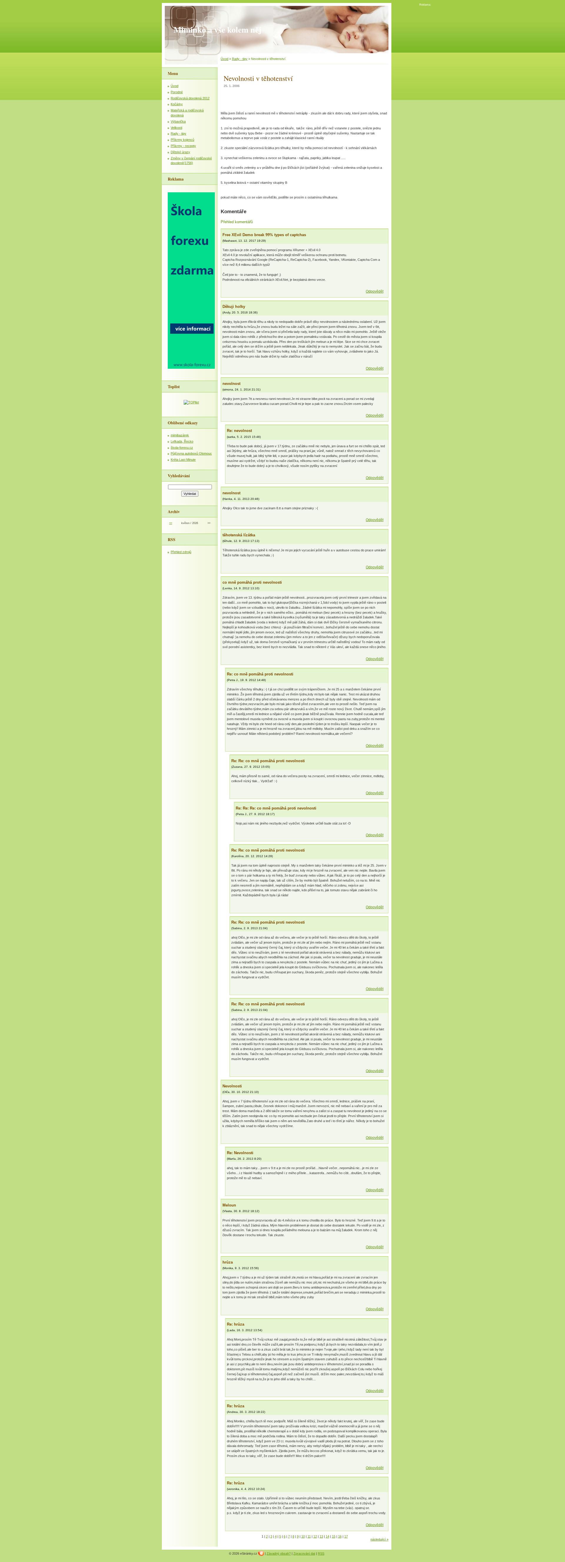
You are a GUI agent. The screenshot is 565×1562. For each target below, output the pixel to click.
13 (321, 1536)
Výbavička (178, 121)
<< (170, 523)
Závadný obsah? (279, 1553)
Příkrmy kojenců (182, 139)
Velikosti (176, 127)
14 (327, 1536)
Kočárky (177, 104)
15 (333, 1536)
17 (346, 1536)
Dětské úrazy (180, 152)
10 (303, 1536)
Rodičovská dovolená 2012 (190, 98)
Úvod (174, 86)
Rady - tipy (178, 133)
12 (315, 1536)
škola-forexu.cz (182, 447)
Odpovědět (374, 291)
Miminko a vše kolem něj (217, 30)
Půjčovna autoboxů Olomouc (191, 453)
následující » (379, 1539)
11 (309, 1536)
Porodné (177, 92)
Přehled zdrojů (181, 552)
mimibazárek (180, 435)
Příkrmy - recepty (183, 146)
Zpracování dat (304, 1553)
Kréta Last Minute (183, 459)
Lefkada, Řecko (182, 441)
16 (340, 1536)
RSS (321, 1553)
